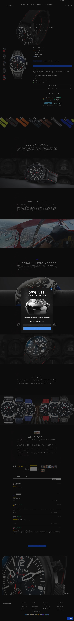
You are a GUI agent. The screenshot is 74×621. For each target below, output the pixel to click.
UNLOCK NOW (37, 328)
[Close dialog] (51, 289)
